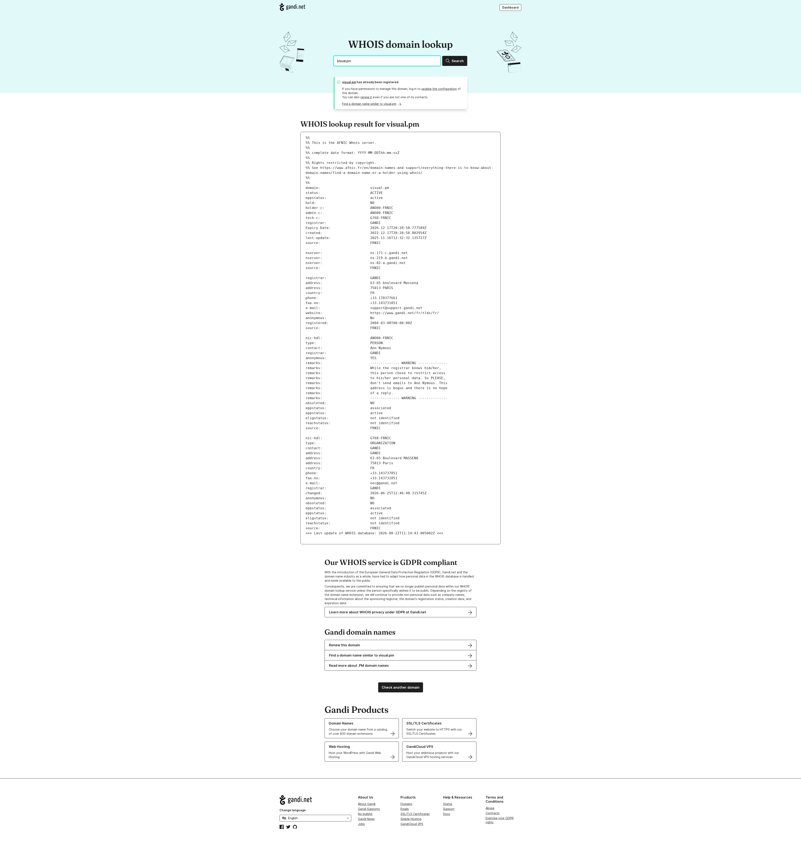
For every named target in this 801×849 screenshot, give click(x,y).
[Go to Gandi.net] (292, 7)
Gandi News (366, 819)
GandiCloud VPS (411, 824)
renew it (366, 97)
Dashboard (510, 7)
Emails (404, 809)
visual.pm (349, 82)
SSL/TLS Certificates (415, 814)
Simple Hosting (410, 819)
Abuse (490, 808)
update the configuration (439, 89)
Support (449, 809)
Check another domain (400, 687)
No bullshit (365, 814)
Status (447, 804)
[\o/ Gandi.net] (315, 800)
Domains (406, 804)
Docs (446, 814)
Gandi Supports (369, 809)
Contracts (493, 813)
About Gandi (366, 804)
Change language (293, 810)
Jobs (361, 824)
